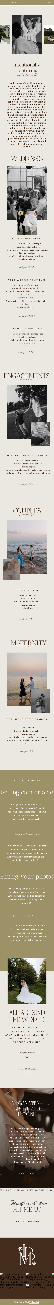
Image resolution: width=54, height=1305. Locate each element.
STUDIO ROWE (34, 1303)
